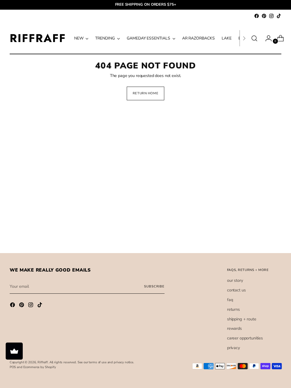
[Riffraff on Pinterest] (264, 15)
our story (235, 280)
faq (230, 300)
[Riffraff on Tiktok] (278, 15)
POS (13, 367)
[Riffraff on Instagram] (271, 15)
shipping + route (241, 319)
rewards (234, 328)
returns (233, 309)
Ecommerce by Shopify (39, 367)
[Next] (244, 38)
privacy (233, 348)
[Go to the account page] (266, 38)
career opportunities (245, 338)
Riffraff (43, 362)
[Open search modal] (254, 38)
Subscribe (154, 286)
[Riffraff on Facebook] (256, 15)
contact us (236, 290)
